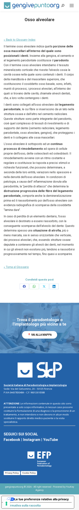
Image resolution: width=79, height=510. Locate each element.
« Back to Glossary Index (19, 40)
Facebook (12, 439)
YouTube (50, 439)
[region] (39, 328)
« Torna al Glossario (16, 267)
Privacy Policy (12, 473)
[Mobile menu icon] (71, 5)
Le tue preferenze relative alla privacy (41, 499)
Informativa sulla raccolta (23, 505)
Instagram (31, 439)
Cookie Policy (29, 473)
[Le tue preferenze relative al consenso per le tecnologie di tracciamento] (6, 503)
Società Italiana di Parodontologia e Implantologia (35, 385)
